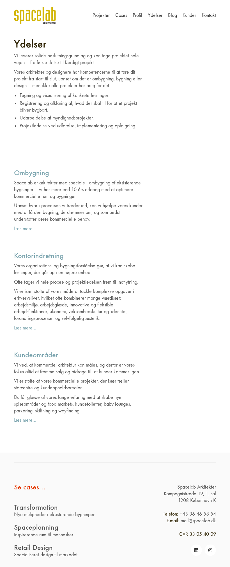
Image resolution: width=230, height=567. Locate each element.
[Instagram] (210, 550)
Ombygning (31, 172)
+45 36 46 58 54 (198, 514)
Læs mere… (25, 229)
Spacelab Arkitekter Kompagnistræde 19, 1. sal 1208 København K (190, 493)
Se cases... (29, 487)
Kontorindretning (39, 255)
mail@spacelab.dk (198, 521)
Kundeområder (36, 355)
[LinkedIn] (196, 550)
